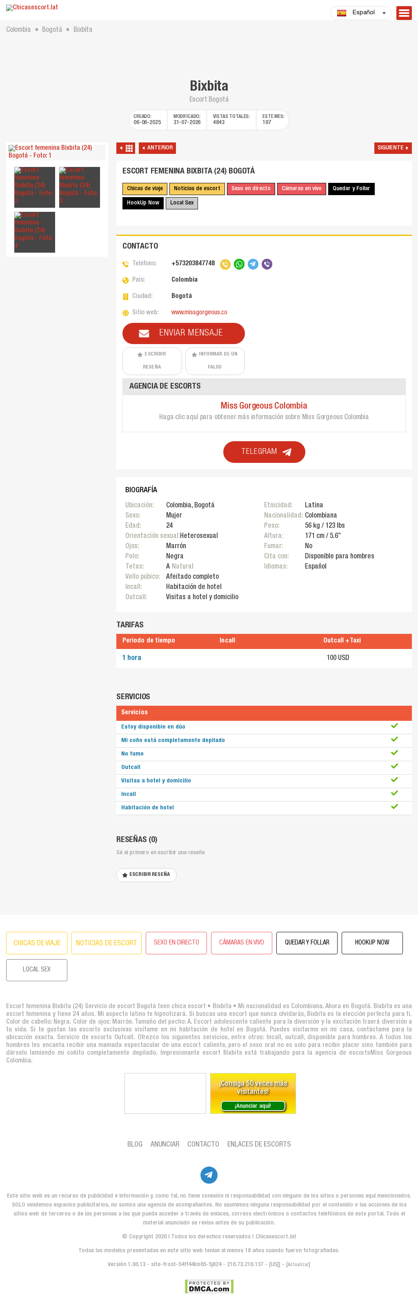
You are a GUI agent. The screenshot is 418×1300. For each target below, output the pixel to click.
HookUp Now (143, 203)
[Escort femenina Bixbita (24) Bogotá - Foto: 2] (34, 186)
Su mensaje (105, 655)
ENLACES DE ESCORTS (259, 1145)
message (105, 672)
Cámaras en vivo (302, 189)
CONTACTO (203, 1145)
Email (101, 646)
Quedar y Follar (351, 189)
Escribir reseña (154, 361)
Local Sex (181, 203)
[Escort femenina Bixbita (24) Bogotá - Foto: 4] (34, 231)
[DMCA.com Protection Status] (209, 1286)
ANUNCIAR (165, 1145)
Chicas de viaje (145, 189)
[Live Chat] (165, 1093)
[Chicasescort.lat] (57, 8)
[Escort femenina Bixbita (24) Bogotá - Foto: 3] (79, 186)
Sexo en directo (251, 189)
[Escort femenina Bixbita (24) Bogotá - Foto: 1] (57, 152)
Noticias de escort (197, 189)
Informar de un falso (218, 361)
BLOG (134, 1145)
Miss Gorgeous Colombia (264, 406)
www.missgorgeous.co (199, 313)
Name (101, 619)
